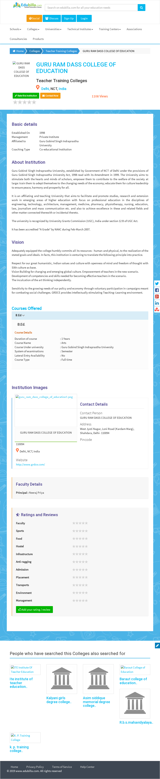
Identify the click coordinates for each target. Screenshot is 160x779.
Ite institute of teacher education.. (21, 683)
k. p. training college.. (19, 749)
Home (14, 767)
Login (84, 18)
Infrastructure (24, 554)
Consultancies (18, 39)
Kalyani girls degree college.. (58, 700)
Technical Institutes (79, 29)
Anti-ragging (23, 561)
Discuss (53, 18)
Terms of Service (62, 767)
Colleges (32, 29)
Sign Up (69, 18)
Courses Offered (27, 308)
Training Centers (109, 29)
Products (38, 39)
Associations (134, 29)
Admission (22, 569)
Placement (22, 577)
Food (19, 538)
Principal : (22, 492)
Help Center (87, 767)
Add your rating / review (35, 609)
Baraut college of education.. (133, 681)
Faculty (20, 523)
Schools (14, 29)
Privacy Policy (35, 767)
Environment (24, 593)
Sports (20, 531)
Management (24, 600)
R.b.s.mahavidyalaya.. (136, 722)
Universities (52, 29)
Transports (22, 585)
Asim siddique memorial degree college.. (96, 702)
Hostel (20, 546)
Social (36, 18)
